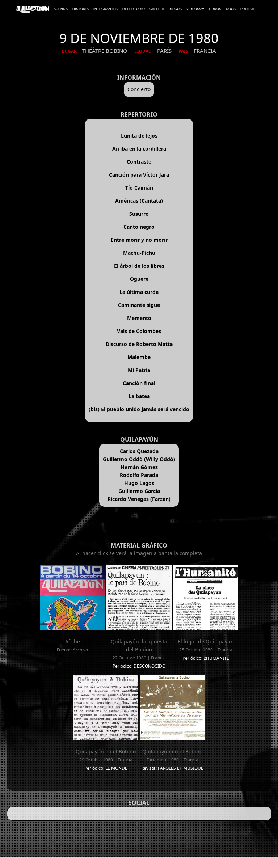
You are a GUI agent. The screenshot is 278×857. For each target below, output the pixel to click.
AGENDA (61, 9)
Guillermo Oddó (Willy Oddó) (139, 459)
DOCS (231, 9)
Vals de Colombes (139, 331)
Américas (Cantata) (139, 200)
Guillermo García (139, 490)
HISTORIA (80, 9)
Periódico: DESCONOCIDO (139, 666)
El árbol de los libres (139, 265)
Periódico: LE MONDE (105, 768)
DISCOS (175, 9)
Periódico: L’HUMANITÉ (205, 658)
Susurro (139, 213)
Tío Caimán (139, 187)
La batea (139, 396)
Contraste (139, 161)
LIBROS (215, 9)
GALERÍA (156, 9)
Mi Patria (139, 370)
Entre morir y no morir (139, 239)
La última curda (139, 291)
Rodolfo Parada (139, 475)
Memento (139, 317)
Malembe (139, 357)
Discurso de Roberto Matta (139, 344)
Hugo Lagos (139, 483)
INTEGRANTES (105, 9)
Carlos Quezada (139, 451)
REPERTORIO (133, 9)
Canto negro (139, 226)
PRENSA (247, 9)
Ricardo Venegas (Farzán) (139, 498)
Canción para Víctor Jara (139, 174)
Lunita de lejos (139, 135)
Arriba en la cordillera (139, 148)
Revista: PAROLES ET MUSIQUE (172, 768)
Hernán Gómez (139, 467)
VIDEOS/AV (195, 9)
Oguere (139, 278)
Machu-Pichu (139, 252)
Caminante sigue (139, 304)
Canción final (139, 383)
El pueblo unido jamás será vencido (145, 409)
